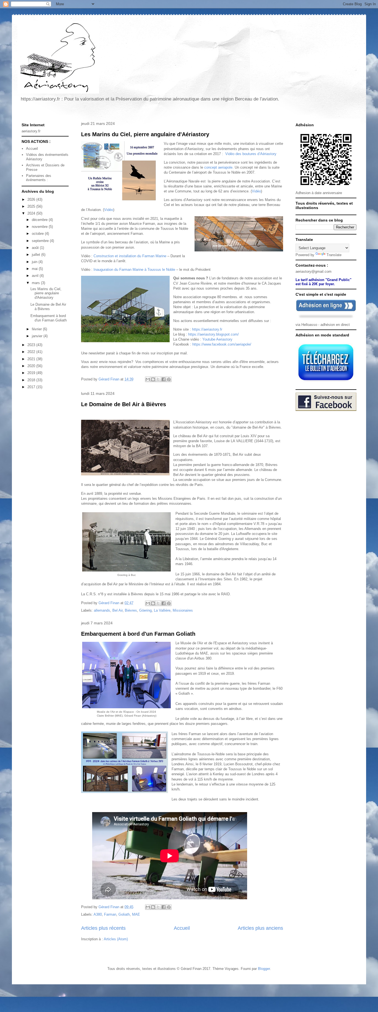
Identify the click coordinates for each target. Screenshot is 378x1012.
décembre (40, 220)
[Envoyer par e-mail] (148, 379)
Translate (334, 255)
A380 (98, 914)
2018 (31, 380)
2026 (31, 199)
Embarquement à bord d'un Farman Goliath (138, 634)
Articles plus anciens (260, 928)
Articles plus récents (103, 928)
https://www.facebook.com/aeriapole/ (221, 344)
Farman (110, 914)
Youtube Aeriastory (217, 339)
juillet (36, 255)
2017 (31, 387)
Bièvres (131, 610)
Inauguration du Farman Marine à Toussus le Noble (134, 269)
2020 (31, 366)
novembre (40, 227)
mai (35, 269)
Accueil (182, 928)
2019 (31, 373)
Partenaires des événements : (38, 178)
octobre (38, 233)
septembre (41, 241)
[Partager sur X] (158, 379)
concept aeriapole (218, 167)
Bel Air (117, 610)
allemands (102, 610)
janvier (37, 336)
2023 (31, 345)
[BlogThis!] (153, 379)
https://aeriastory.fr (207, 329)
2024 (31, 213)
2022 (31, 352)
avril (36, 276)
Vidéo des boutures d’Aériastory (250, 154)
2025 (31, 206)
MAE (136, 914)
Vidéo (256, 191)
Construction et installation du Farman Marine (130, 256)
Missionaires (183, 610)
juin (35, 262)
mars (36, 283)
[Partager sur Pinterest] (169, 379)
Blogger (264, 969)
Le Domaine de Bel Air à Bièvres (123, 404)
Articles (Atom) (116, 939)
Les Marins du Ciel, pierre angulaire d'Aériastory (145, 134)
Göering (145, 610)
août (36, 248)
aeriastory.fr (31, 131)
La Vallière (162, 610)
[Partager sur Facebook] (163, 379)
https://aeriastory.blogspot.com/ (213, 334)
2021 (31, 359)
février (37, 329)
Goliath (124, 914)
